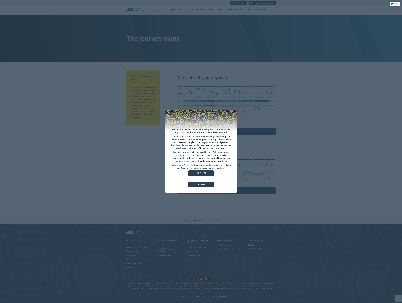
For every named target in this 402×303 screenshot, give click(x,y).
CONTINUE (201, 173)
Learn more (201, 184)
